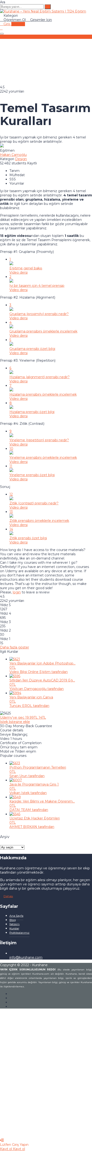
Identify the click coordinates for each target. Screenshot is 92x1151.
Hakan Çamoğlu (13, 155)
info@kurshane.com (25, 957)
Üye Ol (28, 1132)
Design (21, 159)
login (17, 592)
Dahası (8, 896)
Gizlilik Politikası (46, 1080)
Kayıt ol (40, 1132)
